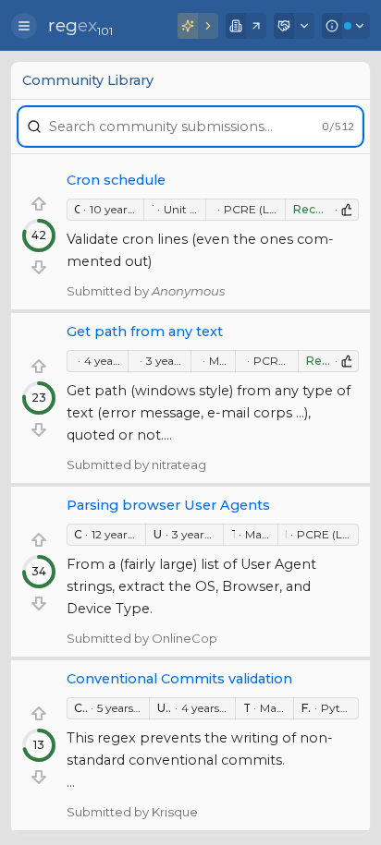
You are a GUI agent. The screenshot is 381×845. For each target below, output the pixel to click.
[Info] (346, 26)
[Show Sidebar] (24, 26)
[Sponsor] (294, 26)
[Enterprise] (246, 26)
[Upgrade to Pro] (198, 26)
